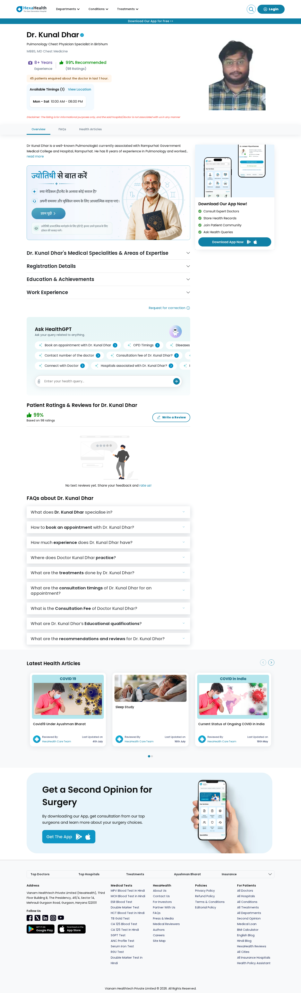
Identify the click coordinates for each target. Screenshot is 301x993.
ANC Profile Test (122, 941)
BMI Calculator (247, 930)
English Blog (246, 935)
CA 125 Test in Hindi (125, 930)
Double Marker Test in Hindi (127, 960)
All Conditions (247, 902)
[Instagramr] (53, 918)
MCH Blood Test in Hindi (128, 896)
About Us (159, 891)
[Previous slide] (263, 662)
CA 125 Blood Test (124, 924)
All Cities (243, 952)
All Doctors (245, 891)
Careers (159, 935)
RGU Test (117, 952)
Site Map (159, 941)
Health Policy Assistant (253, 963)
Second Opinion (249, 918)
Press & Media (163, 918)
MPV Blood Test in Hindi (128, 891)
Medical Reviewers (166, 924)
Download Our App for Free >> (150, 21)
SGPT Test (118, 935)
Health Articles (90, 129)
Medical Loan (247, 924)
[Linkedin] (45, 918)
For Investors (162, 902)
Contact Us (161, 896)
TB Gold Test (120, 918)
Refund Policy (205, 896)
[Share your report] (39, 381)
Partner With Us (164, 907)
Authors (159, 930)
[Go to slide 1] (149, 756)
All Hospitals (246, 896)
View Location (79, 89)
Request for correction (167, 308)
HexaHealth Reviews (251, 946)
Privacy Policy (205, 891)
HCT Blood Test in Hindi (128, 913)
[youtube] (61, 917)
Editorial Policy (205, 907)
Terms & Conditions (210, 902)
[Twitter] (37, 918)
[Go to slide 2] (152, 756)
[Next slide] (271, 662)
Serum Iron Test (122, 946)
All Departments (249, 913)
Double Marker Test (125, 907)
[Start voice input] (176, 381)
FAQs (62, 129)
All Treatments (248, 907)
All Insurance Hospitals (253, 958)
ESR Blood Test (121, 902)
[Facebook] (30, 918)
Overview (38, 129)
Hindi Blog (244, 941)
